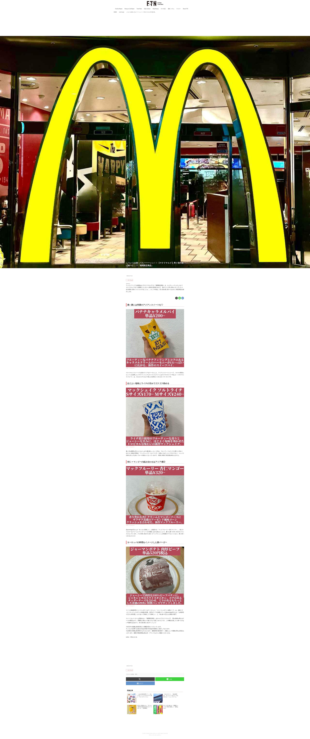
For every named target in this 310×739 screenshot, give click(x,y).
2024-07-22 (129, 275)
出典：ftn (308, 267)
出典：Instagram (130, 368)
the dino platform (157, 735)
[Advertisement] (155, 24)
